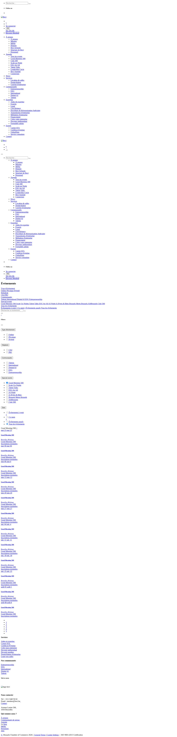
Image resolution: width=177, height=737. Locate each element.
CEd (3, 295)
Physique (10, 291)
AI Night (52, 304)
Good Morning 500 (8, 304)
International (12, 299)
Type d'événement (8, 330)
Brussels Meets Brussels (78, 304)
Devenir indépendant (9, 650)
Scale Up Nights (22, 304)
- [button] (1, 315)
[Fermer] (2, 154)
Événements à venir (9, 308)
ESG (27, 299)
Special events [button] (6, 301)
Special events (7, 378)
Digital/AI (21, 299)
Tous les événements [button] (9, 306)
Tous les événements (49, 308)
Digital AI (5, 671)
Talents (4, 299)
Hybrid (17, 291)
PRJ (6, 295)
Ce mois (22, 308)
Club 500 (101, 304)
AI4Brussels (93, 304)
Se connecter (11, 26)
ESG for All (44, 304)
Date (3, 408)
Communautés (7, 358)
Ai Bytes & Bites (62, 304)
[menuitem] (7, 31)
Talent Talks (34, 304)
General (39, 735)
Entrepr (7, 665)
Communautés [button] (6, 297)
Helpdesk (5, 345)
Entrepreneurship (35, 299)
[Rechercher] (29, 3)
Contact (4, 703)
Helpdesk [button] (4, 293)
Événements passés (33, 308)
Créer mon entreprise (9, 648)
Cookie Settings (52, 735)
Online (4, 291)
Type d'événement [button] (8, 288)
